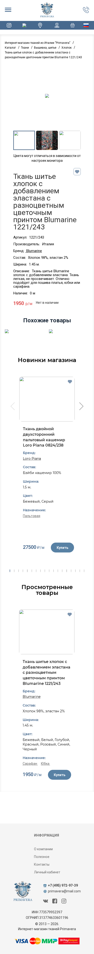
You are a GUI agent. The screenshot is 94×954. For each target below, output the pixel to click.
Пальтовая (31, 516)
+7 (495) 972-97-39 (63, 885)
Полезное (41, 857)
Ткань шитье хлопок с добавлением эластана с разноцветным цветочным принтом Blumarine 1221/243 (46, 672)
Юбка (45, 764)
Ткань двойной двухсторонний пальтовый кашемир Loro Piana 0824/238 (44, 437)
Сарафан (30, 764)
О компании (43, 849)
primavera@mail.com (64, 891)
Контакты (41, 864)
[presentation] (12, 406)
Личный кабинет (47, 872)
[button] (18, 570)
